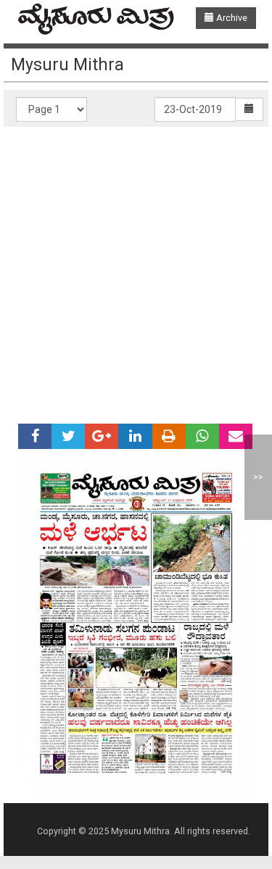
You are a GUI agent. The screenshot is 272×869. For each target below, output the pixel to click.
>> (258, 476)
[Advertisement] (136, 270)
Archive (230, 17)
